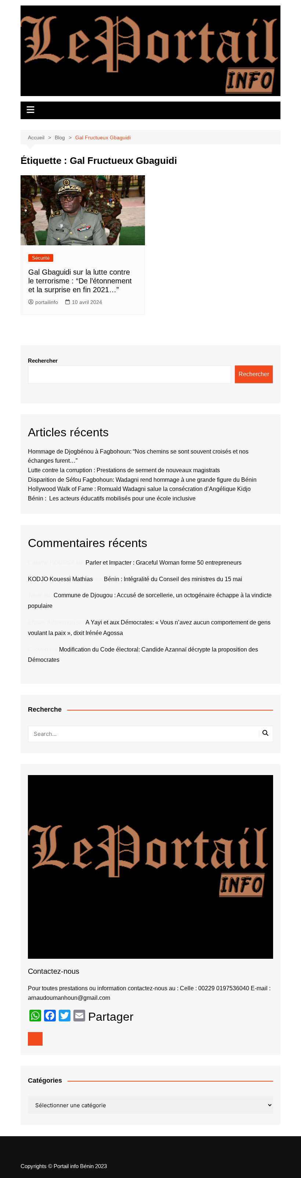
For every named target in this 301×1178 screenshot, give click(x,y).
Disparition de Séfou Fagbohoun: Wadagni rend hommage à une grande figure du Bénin (142, 480)
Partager (111, 1017)
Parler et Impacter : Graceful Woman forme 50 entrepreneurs (164, 562)
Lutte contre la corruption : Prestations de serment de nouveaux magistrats (124, 470)
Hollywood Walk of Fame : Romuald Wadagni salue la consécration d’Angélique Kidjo (139, 489)
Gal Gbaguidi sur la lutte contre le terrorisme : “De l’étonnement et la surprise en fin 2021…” (80, 281)
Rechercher (43, 360)
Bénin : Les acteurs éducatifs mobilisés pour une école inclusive (112, 498)
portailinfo (46, 302)
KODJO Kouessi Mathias (60, 579)
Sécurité (41, 258)
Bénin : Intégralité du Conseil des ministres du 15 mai (173, 579)
